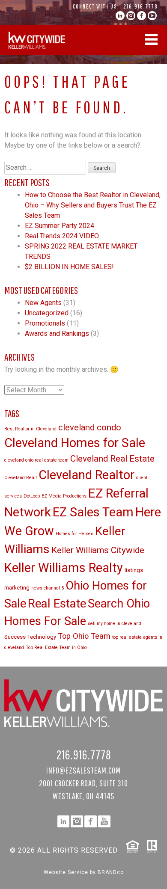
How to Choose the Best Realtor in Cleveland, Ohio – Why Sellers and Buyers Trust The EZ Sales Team (93, 205)
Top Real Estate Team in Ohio (56, 647)
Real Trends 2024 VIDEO (62, 236)
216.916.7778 (140, 6)
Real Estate (57, 603)
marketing (17, 587)
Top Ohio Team (84, 635)
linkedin (120, 15)
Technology (41, 637)
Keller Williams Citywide (97, 550)
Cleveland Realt (20, 477)
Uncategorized (47, 313)
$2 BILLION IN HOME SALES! (69, 267)
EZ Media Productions (64, 496)
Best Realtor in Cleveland (30, 429)
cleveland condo (89, 427)
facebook (141, 15)
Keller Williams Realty (63, 567)
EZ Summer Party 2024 (59, 226)
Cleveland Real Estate (112, 458)
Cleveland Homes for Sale (74, 443)
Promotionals (45, 323)
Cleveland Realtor (86, 475)
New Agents (43, 303)
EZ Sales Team (93, 512)
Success (15, 637)
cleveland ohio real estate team (36, 460)
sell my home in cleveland (114, 623)
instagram (130, 15)
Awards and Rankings (57, 333)
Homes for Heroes (74, 533)
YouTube (152, 15)
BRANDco (111, 872)
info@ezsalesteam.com (83, 770)
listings (134, 570)
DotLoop (32, 496)
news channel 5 (47, 588)
